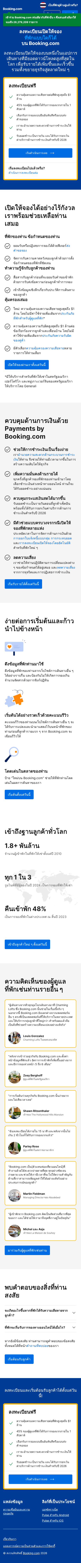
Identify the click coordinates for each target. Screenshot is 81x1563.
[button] (42, 19)
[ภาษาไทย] (43, 5)
